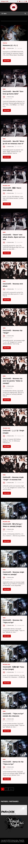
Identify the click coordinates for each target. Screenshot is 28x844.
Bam (23, 841)
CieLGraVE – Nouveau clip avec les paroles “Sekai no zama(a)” (12, 381)
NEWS (4, 89)
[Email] (26, 1)
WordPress (16, 841)
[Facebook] (18, 1)
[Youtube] (20, 1)
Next (11, 789)
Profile (5, 43)
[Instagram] (24, 1)
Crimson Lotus (10, 48)
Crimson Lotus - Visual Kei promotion (12, 840)
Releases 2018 (6, 521)
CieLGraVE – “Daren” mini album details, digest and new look (14, 237)
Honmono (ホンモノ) (10, 45)
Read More (7, 61)
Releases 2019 (6, 185)
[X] (22, 1)
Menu (5, 13)
